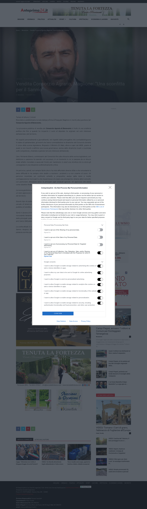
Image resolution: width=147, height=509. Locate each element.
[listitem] (73, 225)
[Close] (111, 188)
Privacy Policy (85, 321)
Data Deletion (61, 321)
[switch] (100, 229)
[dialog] (73, 254)
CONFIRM (58, 313)
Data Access (73, 321)
